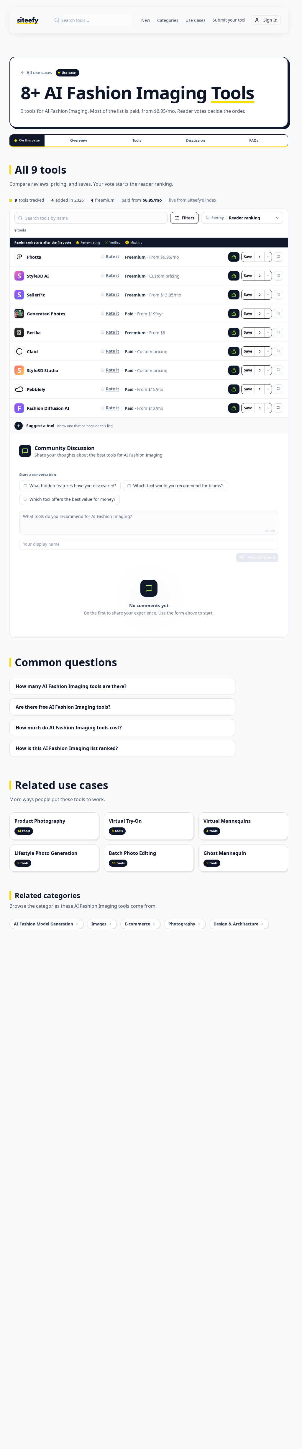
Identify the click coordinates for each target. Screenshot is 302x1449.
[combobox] (90, 20)
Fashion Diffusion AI (48, 408)
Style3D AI (38, 276)
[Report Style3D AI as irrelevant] (278, 276)
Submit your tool (229, 20)
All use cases (39, 72)
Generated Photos (46, 314)
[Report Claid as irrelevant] (278, 351)
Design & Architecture (236, 924)
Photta (34, 257)
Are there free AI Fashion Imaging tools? (63, 707)
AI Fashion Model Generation (43, 924)
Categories (167, 20)
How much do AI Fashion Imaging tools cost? (69, 727)
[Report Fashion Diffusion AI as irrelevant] (278, 408)
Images (98, 924)
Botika (34, 332)
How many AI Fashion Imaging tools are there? (71, 686)
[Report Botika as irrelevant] (278, 332)
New (145, 20)
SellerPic (36, 295)
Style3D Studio (42, 370)
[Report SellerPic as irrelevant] (278, 294)
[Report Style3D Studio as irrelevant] (278, 370)
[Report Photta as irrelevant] (278, 257)
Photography (181, 924)
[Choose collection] (268, 257)
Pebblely (36, 389)
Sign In (270, 20)
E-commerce (137, 924)
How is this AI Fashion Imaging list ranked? (67, 748)
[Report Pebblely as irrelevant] (278, 389)
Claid (32, 351)
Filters (188, 218)
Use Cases (196, 20)
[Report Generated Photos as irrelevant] (278, 313)
